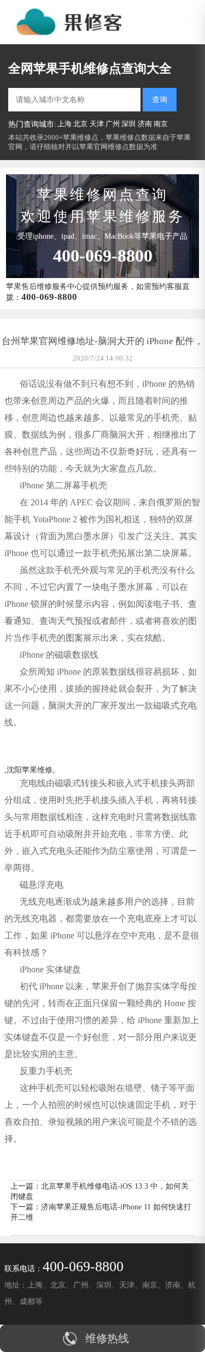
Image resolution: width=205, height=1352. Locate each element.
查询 (159, 99)
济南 (145, 124)
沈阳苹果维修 (29, 769)
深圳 (128, 124)
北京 (80, 124)
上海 (64, 124)
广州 (113, 124)
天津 (97, 124)
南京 (161, 124)
